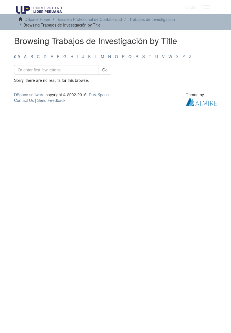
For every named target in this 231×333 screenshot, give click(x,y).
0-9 (17, 56)
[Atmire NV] (201, 101)
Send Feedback (51, 100)
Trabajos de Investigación (152, 19)
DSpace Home (37, 19)
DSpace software (29, 94)
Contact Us (24, 100)
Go (105, 70)
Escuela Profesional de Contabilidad (90, 19)
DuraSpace (99, 94)
